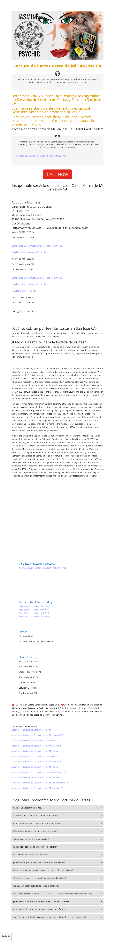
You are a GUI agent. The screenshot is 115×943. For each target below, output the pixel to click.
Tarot (48, 95)
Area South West (42, 616)
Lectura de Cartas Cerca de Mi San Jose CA (42, 129)
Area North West (41, 609)
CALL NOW (57, 174)
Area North (24, 606)
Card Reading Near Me (24, 291)
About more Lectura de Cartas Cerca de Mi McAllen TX (37, 777)
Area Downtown (41, 606)
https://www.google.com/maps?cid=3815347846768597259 (50, 228)
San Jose (15, 368)
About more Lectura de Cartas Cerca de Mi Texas (34, 740)
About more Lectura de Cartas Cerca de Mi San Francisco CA (40, 782)
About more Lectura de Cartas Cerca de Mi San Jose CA (37, 788)
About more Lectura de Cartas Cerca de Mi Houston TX (37, 735)
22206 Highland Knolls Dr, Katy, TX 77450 (38, 219)
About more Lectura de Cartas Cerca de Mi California (36, 745)
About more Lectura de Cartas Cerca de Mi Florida (35, 751)
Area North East (41, 613)
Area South (24, 609)
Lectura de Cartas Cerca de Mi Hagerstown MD (41, 155)
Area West (24, 613)
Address (23, 568)
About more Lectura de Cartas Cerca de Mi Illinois (35, 767)
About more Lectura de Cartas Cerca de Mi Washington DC (39, 772)
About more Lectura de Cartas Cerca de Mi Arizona (35, 756)
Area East (23, 616)
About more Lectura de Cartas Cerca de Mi (31, 729)
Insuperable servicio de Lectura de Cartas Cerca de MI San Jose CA (57, 187)
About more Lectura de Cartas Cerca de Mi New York (36, 761)
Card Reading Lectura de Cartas (29, 252)
